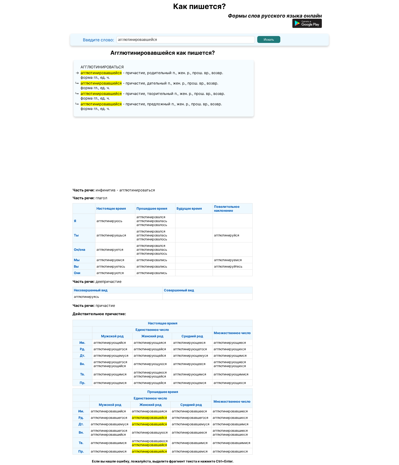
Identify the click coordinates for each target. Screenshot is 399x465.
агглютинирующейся (150, 349)
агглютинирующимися (231, 374)
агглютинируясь (86, 297)
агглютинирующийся (110, 342)
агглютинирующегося (110, 349)
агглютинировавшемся (109, 451)
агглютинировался (150, 217)
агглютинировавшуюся (150, 432)
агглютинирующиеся (230, 342)
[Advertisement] (162, 152)
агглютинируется (110, 249)
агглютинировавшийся (108, 411)
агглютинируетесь (111, 266)
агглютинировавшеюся (150, 441)
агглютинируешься (111, 235)
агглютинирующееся (189, 342)
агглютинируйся (226, 235)
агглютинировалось (151, 225)
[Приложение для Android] (307, 26)
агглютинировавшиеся (230, 411)
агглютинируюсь (109, 221)
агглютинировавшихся (230, 418)
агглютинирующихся (230, 349)
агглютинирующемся (110, 383)
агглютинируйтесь (228, 266)
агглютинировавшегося (109, 418)
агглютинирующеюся (150, 372)
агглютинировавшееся (189, 411)
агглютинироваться (102, 67)
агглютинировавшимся (230, 424)
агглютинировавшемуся (109, 424)
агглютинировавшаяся (149, 411)
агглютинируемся (110, 260)
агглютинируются (110, 273)
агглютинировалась (151, 221)
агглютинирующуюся (150, 364)
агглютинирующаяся (150, 342)
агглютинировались (151, 260)
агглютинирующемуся (111, 355)
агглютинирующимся (230, 355)
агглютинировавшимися (231, 443)
